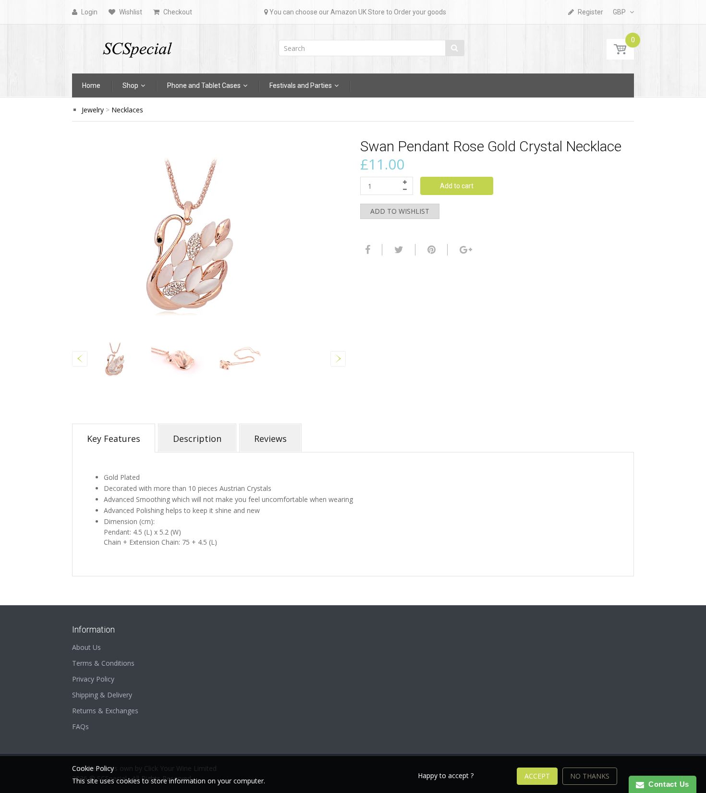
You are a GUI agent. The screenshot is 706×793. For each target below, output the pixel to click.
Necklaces (127, 109)
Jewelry (93, 109)
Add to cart (457, 186)
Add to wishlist (399, 211)
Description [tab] (197, 438)
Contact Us (666, 784)
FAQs (80, 726)
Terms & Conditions (103, 663)
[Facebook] (366, 250)
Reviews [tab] (270, 438)
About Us (86, 647)
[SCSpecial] (136, 45)
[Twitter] (398, 250)
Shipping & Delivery (102, 694)
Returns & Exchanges (105, 710)
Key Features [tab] (113, 438)
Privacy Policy (93, 678)
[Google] (465, 250)
